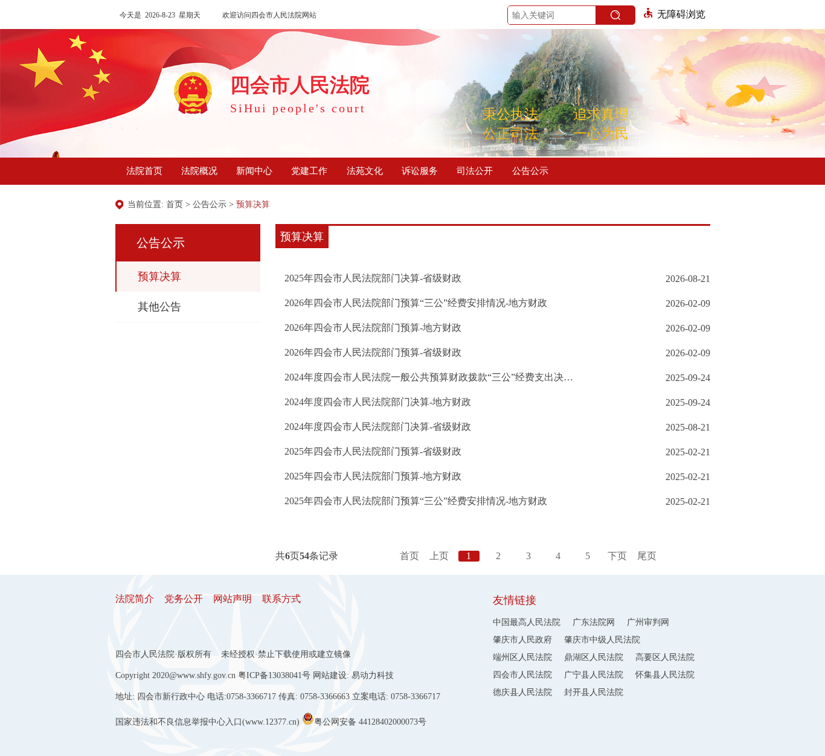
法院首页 (144, 171)
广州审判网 (648, 622)
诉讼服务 (420, 171)
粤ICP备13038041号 (274, 675)
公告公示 (530, 171)
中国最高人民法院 (526, 622)
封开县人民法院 (593, 692)
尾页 (646, 556)
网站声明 (232, 599)
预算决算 (253, 204)
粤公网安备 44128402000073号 (370, 721)
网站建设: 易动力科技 (353, 675)
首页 (174, 204)
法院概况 (199, 171)
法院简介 (134, 599)
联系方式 (281, 599)
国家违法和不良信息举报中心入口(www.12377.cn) (207, 721)
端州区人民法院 (522, 657)
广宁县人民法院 (593, 674)
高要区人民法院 (665, 657)
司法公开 (475, 171)
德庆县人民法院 (522, 692)
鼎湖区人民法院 (593, 657)
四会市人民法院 (522, 674)
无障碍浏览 (681, 14)
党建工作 (309, 171)
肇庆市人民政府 (522, 639)
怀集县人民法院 (665, 674)
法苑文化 (365, 171)
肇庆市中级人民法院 (602, 639)
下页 (617, 556)
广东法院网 (594, 622)
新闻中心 (254, 171)
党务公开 (183, 599)
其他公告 (159, 307)
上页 (439, 556)
